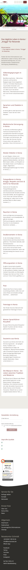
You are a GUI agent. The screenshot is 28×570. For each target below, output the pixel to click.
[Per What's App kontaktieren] (20, 2)
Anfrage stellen (6, 494)
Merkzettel (4, 499)
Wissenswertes (5, 47)
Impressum (4, 523)
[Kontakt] (22, 2)
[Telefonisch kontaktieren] (17, 2)
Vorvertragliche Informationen (10, 527)
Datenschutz (5, 525)
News (3, 513)
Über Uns (4, 509)
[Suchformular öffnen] (15, 2)
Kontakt (3, 497)
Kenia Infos (4, 511)
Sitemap (3, 530)
